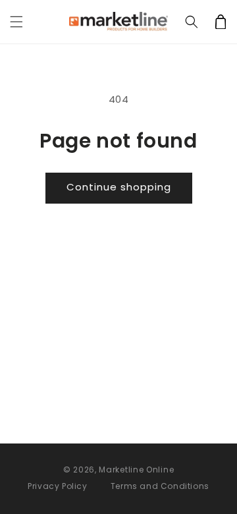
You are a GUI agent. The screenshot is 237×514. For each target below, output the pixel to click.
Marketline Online (136, 469)
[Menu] (16, 21)
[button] (191, 21)
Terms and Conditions (160, 486)
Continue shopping (118, 187)
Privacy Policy (57, 486)
